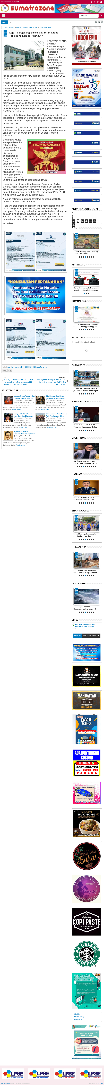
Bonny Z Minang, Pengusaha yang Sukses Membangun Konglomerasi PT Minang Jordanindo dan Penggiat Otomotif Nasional (84, 462)
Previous (100, 245)
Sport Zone (79, 437)
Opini (75, 228)
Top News (77, 635)
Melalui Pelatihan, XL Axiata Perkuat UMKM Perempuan (84, 426)
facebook (94, 2)
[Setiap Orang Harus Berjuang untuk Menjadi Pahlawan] (86, 277)
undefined (29, 400)
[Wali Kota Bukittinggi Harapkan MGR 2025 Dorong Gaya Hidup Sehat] (86, 378)
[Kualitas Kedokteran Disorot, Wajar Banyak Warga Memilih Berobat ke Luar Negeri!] (86, 560)
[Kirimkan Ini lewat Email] (4, 370)
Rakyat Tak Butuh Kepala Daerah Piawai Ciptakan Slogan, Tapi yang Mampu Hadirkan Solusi (86, 252)
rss (101, 2)
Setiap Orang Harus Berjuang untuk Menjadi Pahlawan (85, 289)
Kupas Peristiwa (41, 367)
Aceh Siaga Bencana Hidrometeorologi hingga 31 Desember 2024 (78, 607)
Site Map (77, 1014)
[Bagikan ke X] (8, 370)
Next (73, 245)
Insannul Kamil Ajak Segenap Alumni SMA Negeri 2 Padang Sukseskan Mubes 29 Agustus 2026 (85, 325)
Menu (3, 15)
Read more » (16, 409)
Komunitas (79, 300)
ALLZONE (95, 635)
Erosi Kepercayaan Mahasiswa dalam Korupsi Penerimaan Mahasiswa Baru (39, 22)
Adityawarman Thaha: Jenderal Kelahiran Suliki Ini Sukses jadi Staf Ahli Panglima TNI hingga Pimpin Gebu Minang (88, 498)
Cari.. (101, 15)
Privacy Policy (79, 1017)
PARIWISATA (78, 365)
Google (100, 1083)
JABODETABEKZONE (27, 367)
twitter (91, 2)
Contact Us (78, 1019)
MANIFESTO (78, 264)
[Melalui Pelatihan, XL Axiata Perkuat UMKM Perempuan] (86, 414)
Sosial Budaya (80, 401)
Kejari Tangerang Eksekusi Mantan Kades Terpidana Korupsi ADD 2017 (33, 34)
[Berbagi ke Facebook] (11, 370)
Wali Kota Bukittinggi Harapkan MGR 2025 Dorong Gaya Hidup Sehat (86, 389)
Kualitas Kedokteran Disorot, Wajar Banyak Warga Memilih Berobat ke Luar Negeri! (85, 571)
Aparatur (10, 367)
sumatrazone (5, 1083)
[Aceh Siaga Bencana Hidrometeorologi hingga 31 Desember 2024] (80, 596)
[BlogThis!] (6, 370)
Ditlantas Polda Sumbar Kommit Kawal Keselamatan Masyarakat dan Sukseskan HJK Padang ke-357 (86, 535)
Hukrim (16, 367)
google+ (98, 2)
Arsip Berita (87, 635)
